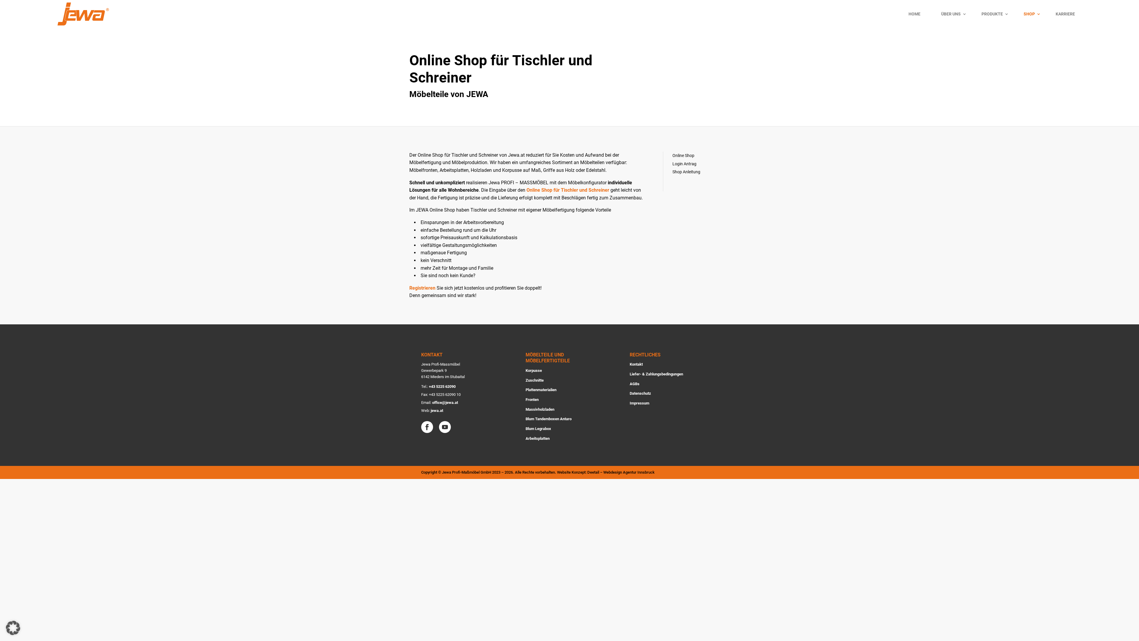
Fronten (532, 399)
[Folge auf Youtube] (445, 427)
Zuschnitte (535, 380)
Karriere (1065, 14)
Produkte (992, 14)
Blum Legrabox (538, 428)
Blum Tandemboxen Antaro (549, 419)
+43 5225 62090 (442, 386)
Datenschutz (640, 393)
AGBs (635, 384)
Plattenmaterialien (541, 390)
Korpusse (534, 370)
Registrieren (422, 288)
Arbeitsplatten (538, 438)
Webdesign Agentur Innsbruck (629, 472)
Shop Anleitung (686, 171)
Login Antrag (684, 163)
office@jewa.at (445, 402)
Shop (1029, 14)
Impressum (639, 403)
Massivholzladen (540, 409)
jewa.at (437, 410)
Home (914, 14)
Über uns (951, 14)
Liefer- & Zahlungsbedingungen (656, 374)
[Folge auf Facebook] (427, 427)
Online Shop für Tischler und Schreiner (567, 190)
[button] (13, 628)
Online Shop (683, 155)
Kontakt (636, 364)
